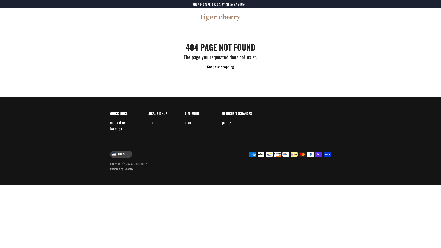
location (116, 128)
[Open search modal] (410, 17)
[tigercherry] (220, 17)
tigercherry (140, 164)
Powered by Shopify (121, 169)
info (150, 122)
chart (189, 122)
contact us (118, 122)
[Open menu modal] (10, 17)
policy (226, 122)
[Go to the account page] (420, 17)
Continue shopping (220, 66)
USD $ (121, 154)
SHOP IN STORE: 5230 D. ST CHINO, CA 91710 (219, 4)
